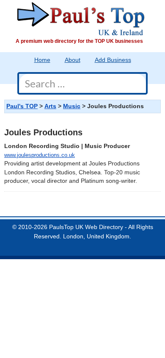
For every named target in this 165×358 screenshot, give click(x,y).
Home (42, 60)
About (72, 60)
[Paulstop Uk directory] (81, 18)
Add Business (113, 60)
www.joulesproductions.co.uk (39, 155)
